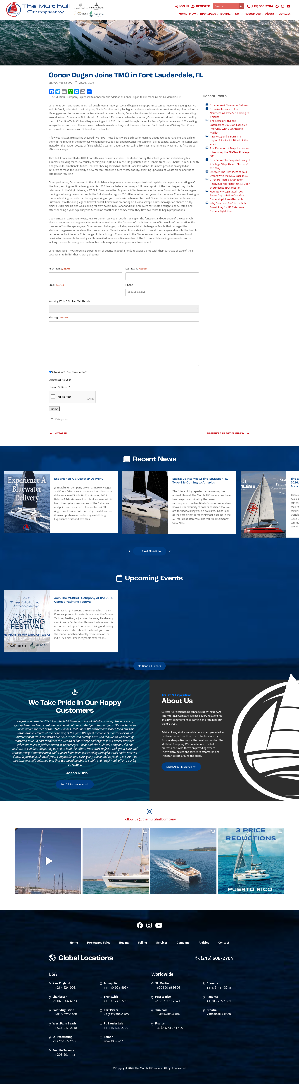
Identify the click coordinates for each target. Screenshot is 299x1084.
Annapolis (110, 983)
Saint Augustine (63, 1010)
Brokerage (208, 13)
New (192, 13)
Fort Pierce (111, 1010)
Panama (212, 996)
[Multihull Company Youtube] (288, 6)
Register (202, 6)
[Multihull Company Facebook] (277, 6)
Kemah (108, 1037)
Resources (253, 13)
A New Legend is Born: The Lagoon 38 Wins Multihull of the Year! (229, 140)
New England (61, 983)
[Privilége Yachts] (96, 6)
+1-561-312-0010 (64, 1028)
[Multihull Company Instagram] (282, 6)
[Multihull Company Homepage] (39, 9)
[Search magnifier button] (241, 6)
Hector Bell (62, 433)
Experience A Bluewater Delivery (229, 105)
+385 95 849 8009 (219, 1014)
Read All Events (151, 666)
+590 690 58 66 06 (167, 987)
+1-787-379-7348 (167, 1001)
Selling (142, 942)
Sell (238, 13)
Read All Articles (151, 551)
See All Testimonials (73, 784)
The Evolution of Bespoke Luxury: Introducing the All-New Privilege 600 (229, 152)
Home (183, 13)
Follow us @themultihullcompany (149, 819)
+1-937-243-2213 (116, 1001)
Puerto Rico (163, 996)
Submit (54, 409)
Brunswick (111, 996)
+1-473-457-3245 (219, 987)
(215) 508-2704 (261, 6)
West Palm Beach (64, 1023)
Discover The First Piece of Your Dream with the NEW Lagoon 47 (229, 174)
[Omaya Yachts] (96, 13)
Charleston (59, 996)
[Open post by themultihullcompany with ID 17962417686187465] (48, 861)
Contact (284, 13)
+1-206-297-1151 (64, 1054)
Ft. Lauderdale (113, 1023)
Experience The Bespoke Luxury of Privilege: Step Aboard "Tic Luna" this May (230, 164)
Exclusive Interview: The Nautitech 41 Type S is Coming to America (229, 113)
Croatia (212, 1010)
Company (183, 942)
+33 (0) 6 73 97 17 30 (169, 1028)
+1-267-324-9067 (64, 987)
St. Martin (162, 983)
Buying (225, 13)
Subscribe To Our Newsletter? (69, 372)
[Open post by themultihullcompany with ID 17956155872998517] (251, 861)
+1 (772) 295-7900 (116, 1014)
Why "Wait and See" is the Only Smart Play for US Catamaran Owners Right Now (228, 207)
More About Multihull (179, 766)
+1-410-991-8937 (116, 987)
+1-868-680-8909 (167, 1014)
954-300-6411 (113, 1041)
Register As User (61, 379)
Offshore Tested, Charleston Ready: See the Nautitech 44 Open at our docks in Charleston (230, 184)
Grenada (212, 983)
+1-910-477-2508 (64, 1014)
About (270, 13)
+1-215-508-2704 (116, 1028)
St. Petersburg (62, 1037)
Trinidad (161, 1010)
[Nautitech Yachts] (81, 13)
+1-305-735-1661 (219, 1001)
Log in (183, 6)
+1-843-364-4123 (64, 1001)
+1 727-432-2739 (64, 1041)
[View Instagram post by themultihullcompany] (78, 890)
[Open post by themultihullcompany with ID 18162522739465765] (116, 861)
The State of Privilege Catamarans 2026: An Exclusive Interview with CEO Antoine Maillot (228, 127)
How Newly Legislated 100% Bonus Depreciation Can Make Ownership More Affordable (227, 195)
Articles (204, 942)
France (159, 1023)
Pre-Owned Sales (98, 942)
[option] (61, 502)
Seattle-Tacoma (63, 1050)
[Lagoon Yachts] (81, 6)
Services (161, 942)
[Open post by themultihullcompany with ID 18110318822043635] (183, 861)
